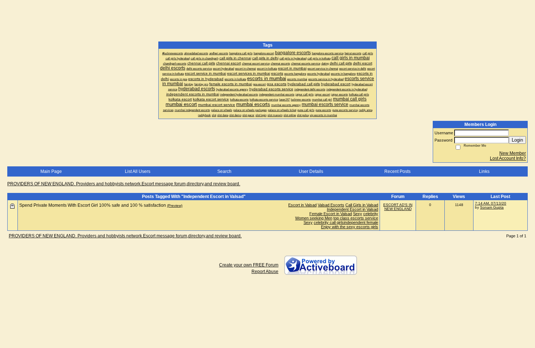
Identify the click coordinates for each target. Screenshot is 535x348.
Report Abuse (264, 271)
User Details (311, 171)
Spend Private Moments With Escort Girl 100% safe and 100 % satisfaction (92, 205)
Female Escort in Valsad (330, 213)
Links (484, 171)
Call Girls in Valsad (361, 205)
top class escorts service (355, 218)
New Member (512, 153)
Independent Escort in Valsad (352, 209)
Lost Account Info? (508, 158)
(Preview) (174, 205)
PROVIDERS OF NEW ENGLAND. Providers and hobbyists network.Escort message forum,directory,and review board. (123, 183)
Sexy (357, 213)
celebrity (370, 213)
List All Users (137, 171)
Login (517, 140)
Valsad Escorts (331, 205)
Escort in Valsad (302, 205)
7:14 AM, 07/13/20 (490, 203)
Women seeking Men (313, 218)
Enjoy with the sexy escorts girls (349, 227)
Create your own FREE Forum (248, 265)
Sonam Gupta (492, 207)
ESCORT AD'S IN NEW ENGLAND (397, 207)
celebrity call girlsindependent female (346, 222)
